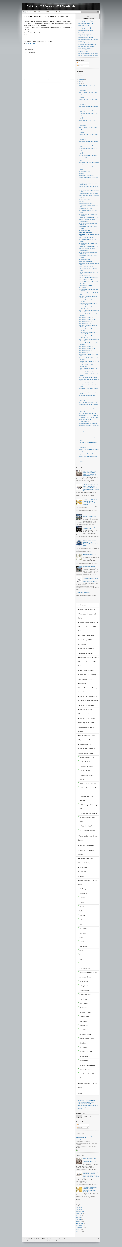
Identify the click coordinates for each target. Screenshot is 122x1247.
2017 (79, 78)
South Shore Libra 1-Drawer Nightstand (88, 383)
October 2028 (79, 1207)
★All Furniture (82, 683)
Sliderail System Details (87, 1039)
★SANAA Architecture (84, 744)
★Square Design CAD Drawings (85, 48)
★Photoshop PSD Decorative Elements (86, 852)
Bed (81, 924)
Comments (80, 65)
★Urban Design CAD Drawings (85, 49)
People (82, 964)
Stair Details (83, 1047)
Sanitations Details (85, 1034)
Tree (81, 959)
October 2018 (79, 1209)
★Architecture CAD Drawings (84, 27)
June (80, 83)
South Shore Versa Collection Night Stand (88, 377)
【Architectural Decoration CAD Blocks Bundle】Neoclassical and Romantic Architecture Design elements (86, 1102)
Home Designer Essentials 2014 (86, 317)
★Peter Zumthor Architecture (86, 718)
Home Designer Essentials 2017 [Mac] (87, 319)
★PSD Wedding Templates (88, 830)
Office (81, 951)
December (81, 79)
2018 (79, 76)
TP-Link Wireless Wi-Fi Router (85, 181)
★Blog (80, 1093)
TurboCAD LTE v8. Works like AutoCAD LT (88, 217)
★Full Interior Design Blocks (86, 635)
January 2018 (79, 1225)
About (28, 11)
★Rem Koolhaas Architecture (86, 735)
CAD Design (40, 11)
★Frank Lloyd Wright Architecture (87, 696)
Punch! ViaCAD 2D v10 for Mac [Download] (88, 415)
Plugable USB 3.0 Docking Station (86, 175)
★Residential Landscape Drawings (88, 657)
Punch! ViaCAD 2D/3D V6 (84, 230)
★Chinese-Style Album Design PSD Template (89, 807)
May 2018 (78, 1217)
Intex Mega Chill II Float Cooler (86, 279)
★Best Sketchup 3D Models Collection (86, 729)
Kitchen (82, 906)
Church (82, 942)
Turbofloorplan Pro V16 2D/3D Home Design (89, 417)
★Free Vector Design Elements (87, 863)
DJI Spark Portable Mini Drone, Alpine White (89, 166)
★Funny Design (82, 872)
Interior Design (82, 889)
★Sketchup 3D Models (86, 766)
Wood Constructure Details (87, 1065)
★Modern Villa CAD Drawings (88, 813)
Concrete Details (84, 990)
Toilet (81, 911)
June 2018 (78, 1215)
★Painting (81, 876)
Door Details (83, 999)
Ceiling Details (84, 986)
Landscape (83, 933)
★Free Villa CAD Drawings (86, 649)
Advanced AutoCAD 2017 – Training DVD (88, 423)
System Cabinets (85, 968)
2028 (79, 74)
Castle (81, 937)
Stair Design (83, 928)
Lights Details (84, 1025)
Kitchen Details (84, 1021)
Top (98, 1238)
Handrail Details (84, 1017)
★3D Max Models (85, 771)
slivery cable (81, 173)
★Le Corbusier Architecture (86, 705)
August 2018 (79, 1213)
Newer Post (26, 79)
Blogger (65, 1238)
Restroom (82, 902)
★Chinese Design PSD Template (86, 798)
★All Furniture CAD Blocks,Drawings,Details (88, 53)
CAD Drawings (49, 11)
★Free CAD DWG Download (88, 783)
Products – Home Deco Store (35, 18)
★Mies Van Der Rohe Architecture (88, 701)
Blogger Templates (29, 1240)
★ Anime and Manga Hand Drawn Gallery (88, 882)
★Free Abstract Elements (85, 858)
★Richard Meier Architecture (86, 749)
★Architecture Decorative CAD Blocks (86, 21)
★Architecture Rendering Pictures (85, 30)
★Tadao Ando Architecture (86, 753)
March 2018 (79, 1221)
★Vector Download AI (83, 35)
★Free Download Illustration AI (87, 846)
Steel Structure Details (86, 1052)
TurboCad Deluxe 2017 (84, 421)
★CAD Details (81, 32)
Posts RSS (34, 11)
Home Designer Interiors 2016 (85, 321)
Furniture (82, 915)
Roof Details (83, 1030)
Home (24, 12)
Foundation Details (85, 1012)
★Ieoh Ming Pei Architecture (86, 723)
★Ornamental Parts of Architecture (85, 37)
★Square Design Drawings (86, 670)
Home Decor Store (30, 43)
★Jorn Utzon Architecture (85, 714)
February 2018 (79, 1223)
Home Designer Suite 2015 (85, 323)
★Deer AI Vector (83, 867)
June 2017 (78, 1231)
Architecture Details (85, 977)
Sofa (81, 920)
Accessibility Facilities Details (88, 972)
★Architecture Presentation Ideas (85, 28)
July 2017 (78, 1229)
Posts (79, 63)
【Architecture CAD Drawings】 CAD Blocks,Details (50, 6)
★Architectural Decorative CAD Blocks (87, 616)
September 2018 (80, 1211)
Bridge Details (84, 981)
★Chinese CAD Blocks (83, 51)
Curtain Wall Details (85, 995)
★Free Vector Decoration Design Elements (87, 838)
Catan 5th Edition (82, 287)
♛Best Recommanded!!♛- (87, 18)
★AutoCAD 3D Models (86, 762)
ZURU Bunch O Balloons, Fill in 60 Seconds (88, 277)
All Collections (82, 605)
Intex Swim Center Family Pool (85, 285)
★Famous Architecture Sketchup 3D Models (88, 55)
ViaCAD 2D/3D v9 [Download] (85, 232)
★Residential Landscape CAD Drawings (87, 44)
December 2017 (79, 1227)
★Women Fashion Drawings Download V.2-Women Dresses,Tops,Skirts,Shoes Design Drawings (88, 1107)
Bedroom (82, 898)
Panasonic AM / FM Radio (84, 171)
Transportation (84, 955)
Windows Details (84, 1056)
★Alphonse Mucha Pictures (86, 740)
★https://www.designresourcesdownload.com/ (88, 39)
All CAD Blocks (57, 11)
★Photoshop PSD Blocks (83, 25)
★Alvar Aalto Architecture (85, 709)
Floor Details (83, 1008)
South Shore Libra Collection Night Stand (88, 372)
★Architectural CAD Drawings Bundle (86, 20)
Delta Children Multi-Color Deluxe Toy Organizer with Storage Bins (46, 16)
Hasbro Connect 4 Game (84, 275)
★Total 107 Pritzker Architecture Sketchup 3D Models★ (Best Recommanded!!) (90, 516)
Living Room (83, 893)
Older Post (71, 79)
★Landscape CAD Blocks (83, 42)
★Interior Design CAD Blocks (84, 34)
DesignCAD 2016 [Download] (85, 419)
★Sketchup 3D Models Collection (85, 23)
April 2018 (78, 1219)
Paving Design (84, 946)
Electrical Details (84, 1003)
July (80, 81)
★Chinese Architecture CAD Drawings (88, 790)
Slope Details (83, 1043)
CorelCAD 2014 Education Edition (86, 237)
